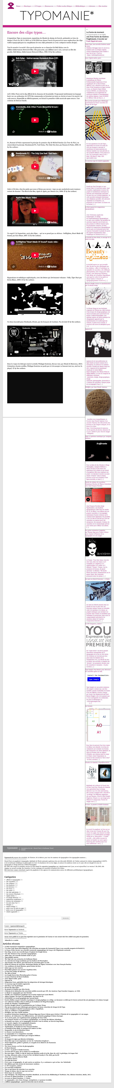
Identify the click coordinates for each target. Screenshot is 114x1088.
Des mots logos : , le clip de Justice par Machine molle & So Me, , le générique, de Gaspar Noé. (41, 1053)
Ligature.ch (8, 980)
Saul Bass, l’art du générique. (14, 986)
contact (23, 850)
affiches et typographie (13, 880)
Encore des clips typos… (26, 32)
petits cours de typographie (14, 910)
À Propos (38, 6)
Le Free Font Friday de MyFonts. (15, 971)
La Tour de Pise (70, 142)
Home (18, 6)
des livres (9, 889)
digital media (10, 896)
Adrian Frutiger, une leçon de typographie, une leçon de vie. (24, 996)
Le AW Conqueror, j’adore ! (13, 1066)
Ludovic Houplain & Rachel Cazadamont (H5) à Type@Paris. (24, 1009)
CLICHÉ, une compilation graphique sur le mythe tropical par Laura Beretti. (29, 995)
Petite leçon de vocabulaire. (13, 1073)
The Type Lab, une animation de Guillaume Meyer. (21, 959)
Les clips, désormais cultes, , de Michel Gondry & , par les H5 (32, 1055)
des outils (9, 890)
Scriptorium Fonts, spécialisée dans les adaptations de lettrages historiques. (29, 982)
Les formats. (8, 1044)
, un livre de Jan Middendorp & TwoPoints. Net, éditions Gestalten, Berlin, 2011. (48, 1075)
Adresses (92, 6)
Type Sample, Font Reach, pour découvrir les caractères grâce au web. (27, 962)
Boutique (27, 6)
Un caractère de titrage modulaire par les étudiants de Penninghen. (26, 961)
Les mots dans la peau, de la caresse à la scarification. (22, 1051)
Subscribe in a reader (11, 940)
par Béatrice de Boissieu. (19, 1039)
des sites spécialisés (12, 892)
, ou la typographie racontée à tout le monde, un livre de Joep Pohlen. (34, 1021)
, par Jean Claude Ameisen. (16, 1012)
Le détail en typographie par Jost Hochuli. (18, 993)
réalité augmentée (11, 912)
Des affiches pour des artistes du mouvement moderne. (22, 1064)
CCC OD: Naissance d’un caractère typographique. (21, 954)
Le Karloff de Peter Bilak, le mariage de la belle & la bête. (23, 1028)
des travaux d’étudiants (13, 894)
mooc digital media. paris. (13, 978)
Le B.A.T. (7, 1037)
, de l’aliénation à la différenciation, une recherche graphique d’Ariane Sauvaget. (34, 1016)
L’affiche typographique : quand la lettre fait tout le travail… (24, 1082)
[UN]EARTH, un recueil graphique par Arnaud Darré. (22, 998)
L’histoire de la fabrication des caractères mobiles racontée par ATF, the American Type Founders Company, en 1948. (42, 991)
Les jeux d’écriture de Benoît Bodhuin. (17, 977)
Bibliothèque (80, 6)
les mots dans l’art (11, 903)
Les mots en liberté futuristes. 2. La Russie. (18, 1076)
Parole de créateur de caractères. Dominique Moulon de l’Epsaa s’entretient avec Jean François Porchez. (38, 964)
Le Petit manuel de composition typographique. (20, 946)
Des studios (103, 6)
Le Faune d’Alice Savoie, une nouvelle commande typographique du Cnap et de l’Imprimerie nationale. (38, 950)
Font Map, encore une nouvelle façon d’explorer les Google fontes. (26, 952)
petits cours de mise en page (15, 908)
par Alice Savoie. (17, 989)
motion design (10, 906)
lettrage (8, 905)
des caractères (10, 881)
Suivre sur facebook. (14, 929)
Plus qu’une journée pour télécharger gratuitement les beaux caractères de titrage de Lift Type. (35, 1007)
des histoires (10, 887)
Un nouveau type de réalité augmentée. (17, 984)
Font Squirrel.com (94, 41)
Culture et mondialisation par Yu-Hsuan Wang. (25, 1005)
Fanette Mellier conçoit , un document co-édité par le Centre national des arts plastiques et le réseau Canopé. (57, 1000)
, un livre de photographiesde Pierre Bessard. (19, 1047)
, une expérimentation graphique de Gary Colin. (26, 1018)
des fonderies (10, 885)
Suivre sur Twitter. (13, 933)
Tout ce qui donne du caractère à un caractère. (20, 1069)
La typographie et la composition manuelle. (19, 1034)
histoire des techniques (13, 901)
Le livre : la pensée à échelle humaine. (17, 1050)
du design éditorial (12, 897)
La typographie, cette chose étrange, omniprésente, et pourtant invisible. (28, 1080)
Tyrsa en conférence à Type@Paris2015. (17, 1011)
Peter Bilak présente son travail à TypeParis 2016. (21, 970)
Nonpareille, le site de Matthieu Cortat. (17, 1030)
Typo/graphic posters (11, 957)
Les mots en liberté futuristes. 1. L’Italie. (18, 1078)
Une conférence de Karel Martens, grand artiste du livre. (23, 966)
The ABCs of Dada (10, 973)
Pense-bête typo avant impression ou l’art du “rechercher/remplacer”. (27, 1041)
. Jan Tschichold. (38, 1062)
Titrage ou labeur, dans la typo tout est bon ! (19, 1071)
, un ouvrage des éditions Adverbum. (33, 1019)
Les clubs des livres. (11, 1060)
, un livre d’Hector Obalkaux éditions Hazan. (16, 1058)
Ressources (49, 6)
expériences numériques (13, 899)
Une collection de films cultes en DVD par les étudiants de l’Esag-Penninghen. (30, 1002)
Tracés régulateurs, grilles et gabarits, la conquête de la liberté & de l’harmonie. (30, 1043)
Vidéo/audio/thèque (64, 6)
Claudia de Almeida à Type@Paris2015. (17, 1003)
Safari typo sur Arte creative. (14, 968)
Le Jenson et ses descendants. (14, 1032)
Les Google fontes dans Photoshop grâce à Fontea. (21, 975)
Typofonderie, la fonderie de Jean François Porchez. (21, 1027)
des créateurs (10, 883)
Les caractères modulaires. (13, 1067)
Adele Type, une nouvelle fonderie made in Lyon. (20, 955)
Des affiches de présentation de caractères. (18, 1025)
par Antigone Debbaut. (22, 1035)
